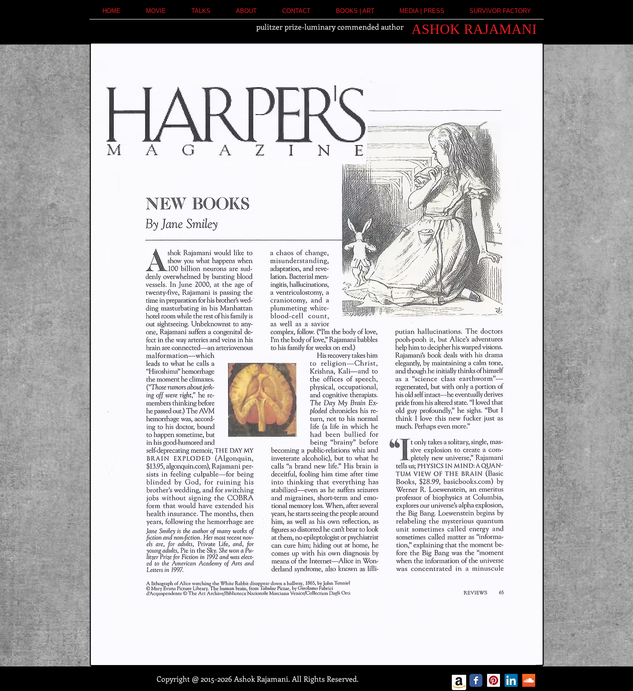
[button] (246, 14)
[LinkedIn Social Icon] (511, 680)
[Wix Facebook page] (475, 680)
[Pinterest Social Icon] (493, 680)
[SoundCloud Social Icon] (528, 680)
